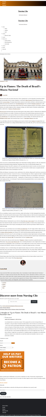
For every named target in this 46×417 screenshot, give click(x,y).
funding (11, 305)
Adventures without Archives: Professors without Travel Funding (12, 309)
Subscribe (34, 301)
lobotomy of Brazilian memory (14, 108)
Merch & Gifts (5, 410)
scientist (38, 121)
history (14, 305)
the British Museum (20, 103)
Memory (16, 305)
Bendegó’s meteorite (36, 103)
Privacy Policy (5, 405)
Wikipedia (22, 240)
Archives (4, 305)
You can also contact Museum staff (12, 241)
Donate (3, 407)
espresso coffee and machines (6, 232)
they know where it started (29, 221)
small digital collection (28, 118)
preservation (20, 305)
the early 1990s (11, 237)
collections (8, 305)
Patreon (3, 409)
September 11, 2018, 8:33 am (15, 319)
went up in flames (6, 102)
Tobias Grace (7, 319)
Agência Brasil (19, 257)
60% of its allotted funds (22, 228)
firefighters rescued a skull (5, 118)
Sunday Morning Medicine (5, 307)
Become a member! (3, 382)
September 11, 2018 (4, 81)
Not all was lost (3, 111)
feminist (33, 121)
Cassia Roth (5, 95)
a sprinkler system (29, 237)
